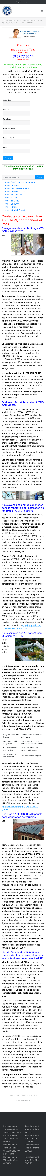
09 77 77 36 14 (22, 2)
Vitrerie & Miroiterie (8, 20)
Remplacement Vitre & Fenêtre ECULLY (32, 1147)
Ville (4, 147)
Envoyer (8, 158)
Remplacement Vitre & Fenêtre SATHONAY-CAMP (12, 1129)
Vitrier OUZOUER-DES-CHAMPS (20, 182)
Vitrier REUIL (11, 207)
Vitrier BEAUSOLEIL (14, 194)
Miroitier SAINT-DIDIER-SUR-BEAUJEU (24, 1095)
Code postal (7, 138)
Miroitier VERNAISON (22, 1100)
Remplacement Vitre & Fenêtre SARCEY (10, 1160)
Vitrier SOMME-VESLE (15, 210)
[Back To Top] (40, 1170)
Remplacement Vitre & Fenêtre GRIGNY (32, 1129)
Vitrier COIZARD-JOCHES (17, 188)
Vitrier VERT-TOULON (15, 191)
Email (5, 109)
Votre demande (9, 128)
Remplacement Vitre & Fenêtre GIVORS (32, 1160)
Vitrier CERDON (12, 204)
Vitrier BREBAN (12, 185)
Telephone (7, 119)
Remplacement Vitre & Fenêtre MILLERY (32, 1138)
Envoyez (40, 177)
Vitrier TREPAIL (12, 201)
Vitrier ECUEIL (11, 197)
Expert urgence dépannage (26, 20)
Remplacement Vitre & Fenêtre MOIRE (10, 1138)
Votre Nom (7, 100)
